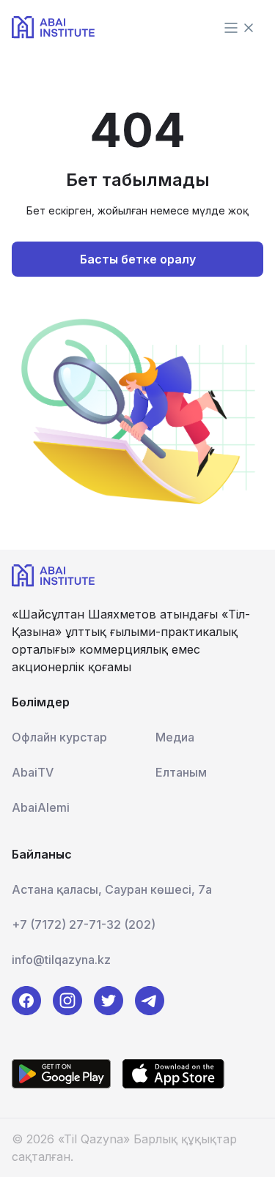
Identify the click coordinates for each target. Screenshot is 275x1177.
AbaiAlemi (41, 807)
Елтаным (181, 772)
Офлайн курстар (59, 737)
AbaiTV (33, 772)
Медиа (174, 737)
